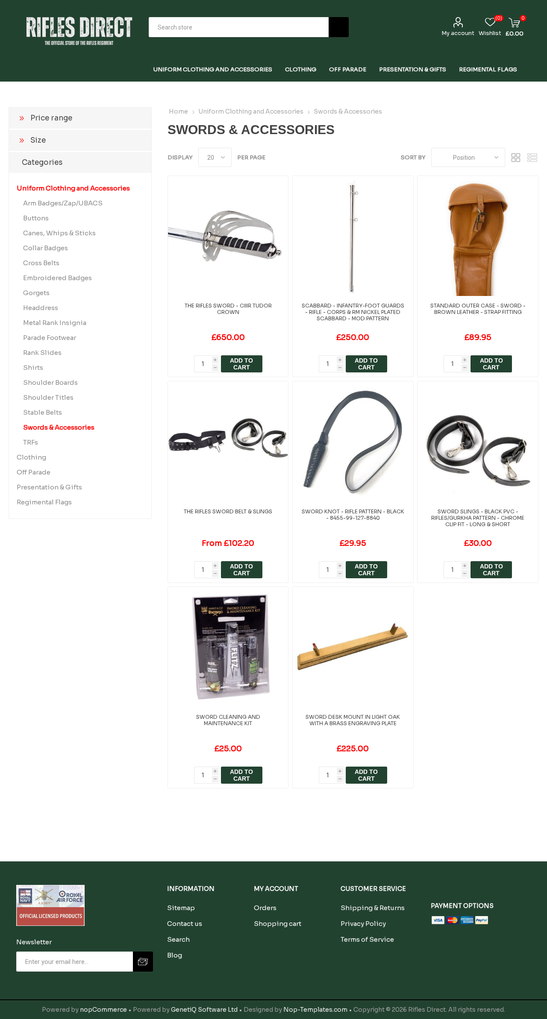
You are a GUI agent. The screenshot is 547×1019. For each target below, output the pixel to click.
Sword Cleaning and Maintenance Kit (228, 720)
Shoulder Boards (50, 382)
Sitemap (181, 908)
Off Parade (33, 472)
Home (178, 111)
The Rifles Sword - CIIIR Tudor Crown (228, 308)
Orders (265, 908)
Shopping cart (277, 923)
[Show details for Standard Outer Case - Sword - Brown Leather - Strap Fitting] (478, 236)
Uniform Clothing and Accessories (73, 188)
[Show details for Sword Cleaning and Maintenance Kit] (228, 647)
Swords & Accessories (58, 427)
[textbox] (239, 27)
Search (339, 27)
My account (457, 33)
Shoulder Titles (48, 397)
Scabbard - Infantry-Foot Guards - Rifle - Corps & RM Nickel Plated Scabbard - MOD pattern (353, 312)
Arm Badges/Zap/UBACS (63, 203)
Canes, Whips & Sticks (59, 233)
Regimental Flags (44, 502)
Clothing (31, 457)
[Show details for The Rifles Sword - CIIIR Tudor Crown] (228, 236)
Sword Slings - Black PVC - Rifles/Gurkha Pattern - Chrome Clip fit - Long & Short (477, 517)
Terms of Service (367, 939)
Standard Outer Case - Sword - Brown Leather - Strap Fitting (478, 308)
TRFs (30, 442)
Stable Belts (42, 412)
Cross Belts (41, 263)
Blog (174, 955)
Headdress (40, 308)
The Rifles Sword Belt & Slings (228, 511)
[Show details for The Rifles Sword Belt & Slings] (228, 441)
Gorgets (36, 293)
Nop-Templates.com (315, 1009)
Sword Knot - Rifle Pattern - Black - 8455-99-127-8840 (353, 514)
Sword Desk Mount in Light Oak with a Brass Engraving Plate (353, 720)
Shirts (33, 367)
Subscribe (143, 962)
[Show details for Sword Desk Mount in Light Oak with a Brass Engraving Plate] (353, 647)
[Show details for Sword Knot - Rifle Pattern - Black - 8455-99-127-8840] (353, 441)
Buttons (36, 218)
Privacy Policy (363, 923)
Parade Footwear (49, 338)
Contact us (184, 923)
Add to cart (241, 364)
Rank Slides (42, 352)
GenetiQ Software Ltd (204, 1009)
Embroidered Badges (57, 278)
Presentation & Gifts (49, 487)
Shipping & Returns (373, 908)
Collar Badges (45, 248)
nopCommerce (103, 1009)
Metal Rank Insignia (54, 323)
